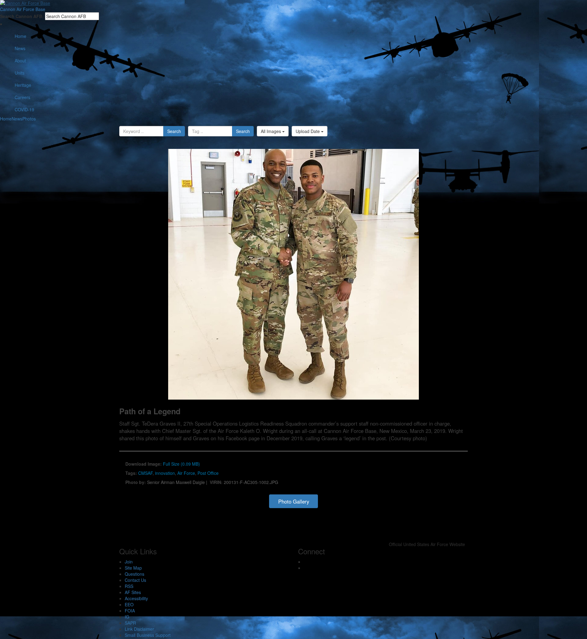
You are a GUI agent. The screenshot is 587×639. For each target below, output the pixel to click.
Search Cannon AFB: (22, 16)
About (20, 60)
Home (20, 36)
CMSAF (145, 473)
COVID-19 (24, 109)
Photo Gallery (293, 501)
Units (19, 73)
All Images (271, 131)
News (20, 48)
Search (174, 131)
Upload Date (308, 131)
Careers (22, 97)
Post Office (208, 473)
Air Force (186, 473)
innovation (165, 473)
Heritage (23, 85)
